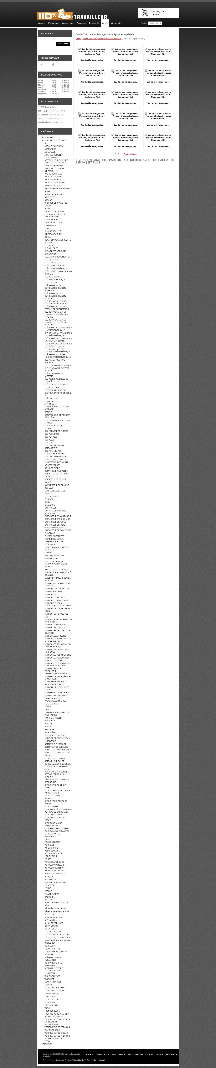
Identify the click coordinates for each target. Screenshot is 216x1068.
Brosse (48, 200)
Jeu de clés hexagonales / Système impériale (58, 640)
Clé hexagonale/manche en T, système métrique (58, 345)
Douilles (49, 488)
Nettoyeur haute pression (58, 750)
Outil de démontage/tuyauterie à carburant (57, 779)
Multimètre (50, 741)
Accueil (41, 23)
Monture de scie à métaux (57, 738)
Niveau (48, 756)
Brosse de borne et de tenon (56, 204)
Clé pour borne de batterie (54, 375)
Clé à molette (51, 260)
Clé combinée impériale (56, 266)
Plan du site (91, 1060)
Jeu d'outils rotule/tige (56, 614)
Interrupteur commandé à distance (58, 574)
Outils (105, 23)
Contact (101, 1060)
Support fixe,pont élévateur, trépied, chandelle (54, 970)
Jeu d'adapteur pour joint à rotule (58, 584)
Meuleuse (49, 730)
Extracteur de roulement (58, 530)
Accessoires (67, 23)
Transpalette (51, 1005)
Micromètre (51, 732)
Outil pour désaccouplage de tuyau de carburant (58, 810)
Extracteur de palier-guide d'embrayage (56, 526)
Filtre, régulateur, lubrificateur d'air (54, 540)
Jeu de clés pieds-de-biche (58, 655)
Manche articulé (53, 718)
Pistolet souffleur (54, 868)
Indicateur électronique (57, 570)
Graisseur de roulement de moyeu (57, 548)
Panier (156, 14)
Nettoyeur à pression (56, 744)
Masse (48, 727)
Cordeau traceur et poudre (55, 427)
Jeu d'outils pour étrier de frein (58, 610)
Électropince (51, 496)
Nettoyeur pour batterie (57, 753)
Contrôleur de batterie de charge (58, 421)
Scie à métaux (51, 926)
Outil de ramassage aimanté (54, 797)
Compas (48, 412)
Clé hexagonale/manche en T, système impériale (58, 339)
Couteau (49, 443)
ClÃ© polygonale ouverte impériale (58, 241)
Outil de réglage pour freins (56, 802)
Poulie (48, 888)
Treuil (48, 1008)
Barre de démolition (55, 183)
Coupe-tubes (51, 437)
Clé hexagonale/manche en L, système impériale (58, 329)
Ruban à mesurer (53, 917)
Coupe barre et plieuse (56, 431)
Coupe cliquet (52, 434)
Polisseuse (50, 880)
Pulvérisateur (52, 894)
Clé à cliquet (51, 248)
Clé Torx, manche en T (55, 390)
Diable (48, 482)
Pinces (48, 859)
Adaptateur (50, 149)
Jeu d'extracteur (53, 592)
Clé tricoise (51, 398)
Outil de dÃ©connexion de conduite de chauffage (58, 765)
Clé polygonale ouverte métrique (57, 369)
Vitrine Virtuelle (78, 1060)
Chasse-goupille (53, 231)
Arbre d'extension (54, 166)
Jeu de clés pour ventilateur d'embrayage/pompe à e (56, 671)
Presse (48, 891)
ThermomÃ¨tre (52, 994)
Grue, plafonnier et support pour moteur (56, 562)
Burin (47, 208)
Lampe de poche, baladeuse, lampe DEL (55, 699)
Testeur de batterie (55, 991)
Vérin (47, 1041)
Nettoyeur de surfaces (56, 747)
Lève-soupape (51, 704)
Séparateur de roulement (58, 938)
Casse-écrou (51, 220)
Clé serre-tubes (53, 387)
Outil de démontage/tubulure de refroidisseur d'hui (57, 771)
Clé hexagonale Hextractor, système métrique (55, 295)
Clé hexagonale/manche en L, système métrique (58, 334)
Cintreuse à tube (53, 234)
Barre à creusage (54, 177)
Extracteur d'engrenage (57, 519)
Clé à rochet (51, 263)
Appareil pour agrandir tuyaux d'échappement (56, 161)
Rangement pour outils (56, 903)
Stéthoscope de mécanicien (53, 959)
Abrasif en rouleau (54, 146)
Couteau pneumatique (55, 456)
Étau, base (50, 505)
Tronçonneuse (52, 1011)
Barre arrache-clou (55, 180)
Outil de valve (51, 807)
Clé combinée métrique (56, 269)
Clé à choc (50, 245)
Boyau (48, 191)
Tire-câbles (50, 996)
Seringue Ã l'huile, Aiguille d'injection (58, 942)
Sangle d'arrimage (54, 923)
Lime (47, 710)
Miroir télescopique (55, 735)
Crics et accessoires (55, 459)
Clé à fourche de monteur (58, 257)
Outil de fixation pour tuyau (55, 786)
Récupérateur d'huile (56, 909)
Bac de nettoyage (53, 174)
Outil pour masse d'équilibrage (53, 824)
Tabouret (49, 979)
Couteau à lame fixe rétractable (54, 447)
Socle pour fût (52, 949)
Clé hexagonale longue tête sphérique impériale (57, 302)
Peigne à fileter (52, 842)
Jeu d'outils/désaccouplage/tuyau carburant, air (58, 619)
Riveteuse (50, 914)
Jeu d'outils (50, 595)
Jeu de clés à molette (55, 636)
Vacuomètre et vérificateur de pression (57, 1026)
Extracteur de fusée (55, 522)
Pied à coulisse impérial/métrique (53, 852)
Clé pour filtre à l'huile (57, 384)
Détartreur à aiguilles (56, 471)
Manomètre (50, 721)
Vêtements (116, 23)
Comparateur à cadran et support (57, 408)
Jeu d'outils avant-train (56, 600)
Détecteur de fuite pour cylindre (57, 475)
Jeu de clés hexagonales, (92, 60)
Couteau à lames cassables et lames (54, 452)
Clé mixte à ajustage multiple (55, 361)
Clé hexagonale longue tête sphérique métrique (57, 308)
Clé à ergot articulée (56, 251)
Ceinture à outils (53, 223)
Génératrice (51, 544)
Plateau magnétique (55, 874)
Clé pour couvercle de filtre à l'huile (56, 380)
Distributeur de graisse (57, 485)
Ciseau (48, 237)
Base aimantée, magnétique (58, 188)
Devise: (144, 23)
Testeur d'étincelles (55, 988)
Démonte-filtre (52, 468)
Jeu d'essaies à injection (57, 589)
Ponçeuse (50, 885)
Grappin (48, 553)
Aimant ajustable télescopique (53, 156)
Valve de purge (52, 1030)
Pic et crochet (52, 848)
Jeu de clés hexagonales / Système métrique (58, 645)
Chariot (48, 228)
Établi (47, 502)
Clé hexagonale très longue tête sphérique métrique (56, 322)
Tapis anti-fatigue (53, 982)
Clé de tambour (52, 277)
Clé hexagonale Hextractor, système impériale (55, 288)
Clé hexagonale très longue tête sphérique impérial (56, 314)
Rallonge (49, 900)
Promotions (53, 23)
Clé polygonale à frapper (58, 365)
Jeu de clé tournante (55, 625)
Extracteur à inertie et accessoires (56, 512)
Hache (48, 567)
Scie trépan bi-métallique (57, 935)
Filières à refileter (54, 536)
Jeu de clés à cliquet (55, 628)
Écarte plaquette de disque (55, 492)
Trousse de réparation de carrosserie (58, 1020)
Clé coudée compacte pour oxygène (58, 272)
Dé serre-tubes (52, 465)
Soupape (49, 955)
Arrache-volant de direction (54, 170)
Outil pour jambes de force (55, 819)
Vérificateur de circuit (56, 1033)
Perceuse (49, 845)
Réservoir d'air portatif (57, 912)
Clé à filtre (50, 254)
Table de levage (52, 976)
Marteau (49, 724)
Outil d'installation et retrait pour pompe (56, 760)
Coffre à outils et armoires (54, 402)
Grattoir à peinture (54, 556)
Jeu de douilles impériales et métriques (58, 678)
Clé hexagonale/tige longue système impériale (58, 356)
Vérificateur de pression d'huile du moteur (57, 1037)
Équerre (49, 499)
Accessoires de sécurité (88, 23)
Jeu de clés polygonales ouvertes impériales (57, 659)
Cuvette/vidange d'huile (56, 462)
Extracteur (51, 508)
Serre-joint (50, 946)
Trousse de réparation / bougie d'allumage (56, 1015)
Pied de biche (51, 856)
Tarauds (49, 985)
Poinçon (49, 877)
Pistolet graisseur (54, 865)
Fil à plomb (50, 533)
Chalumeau (50, 225)
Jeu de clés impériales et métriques (57, 651)
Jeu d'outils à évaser (55, 597)
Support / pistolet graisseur (54, 964)
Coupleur (50, 440)
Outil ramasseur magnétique (53, 835)
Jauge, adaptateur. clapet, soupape (58, 579)
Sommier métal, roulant (56, 952)
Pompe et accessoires (56, 882)
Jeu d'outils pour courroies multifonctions (58, 604)
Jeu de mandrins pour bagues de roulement (55, 683)
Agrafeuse (50, 152)
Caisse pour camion (54, 211)
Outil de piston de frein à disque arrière (57, 791)
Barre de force (52, 186)
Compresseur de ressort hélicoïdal (57, 416)
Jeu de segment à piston (56, 695)
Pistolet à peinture (54, 862)
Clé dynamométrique (55, 280)
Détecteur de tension (56, 479)
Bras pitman (50, 197)
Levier (48, 707)
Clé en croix (51, 283)
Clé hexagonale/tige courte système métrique (58, 350)
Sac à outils (51, 920)
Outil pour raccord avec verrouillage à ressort (57, 829)
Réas (47, 906)
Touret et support (54, 999)
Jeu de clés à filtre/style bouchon (57, 632)
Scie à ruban (51, 929)
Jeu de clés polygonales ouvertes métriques (57, 664)
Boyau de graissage (54, 194)
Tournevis (50, 1002)
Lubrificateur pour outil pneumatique (57, 714)
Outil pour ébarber (54, 815)
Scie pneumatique (53, 932)
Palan (47, 839)
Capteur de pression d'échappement (55, 215)
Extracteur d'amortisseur (58, 516)
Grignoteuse (51, 558)
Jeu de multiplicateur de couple (57, 688)
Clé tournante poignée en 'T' (58, 394)
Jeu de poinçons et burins (58, 693)
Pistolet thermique (54, 871)
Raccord (49, 897)
